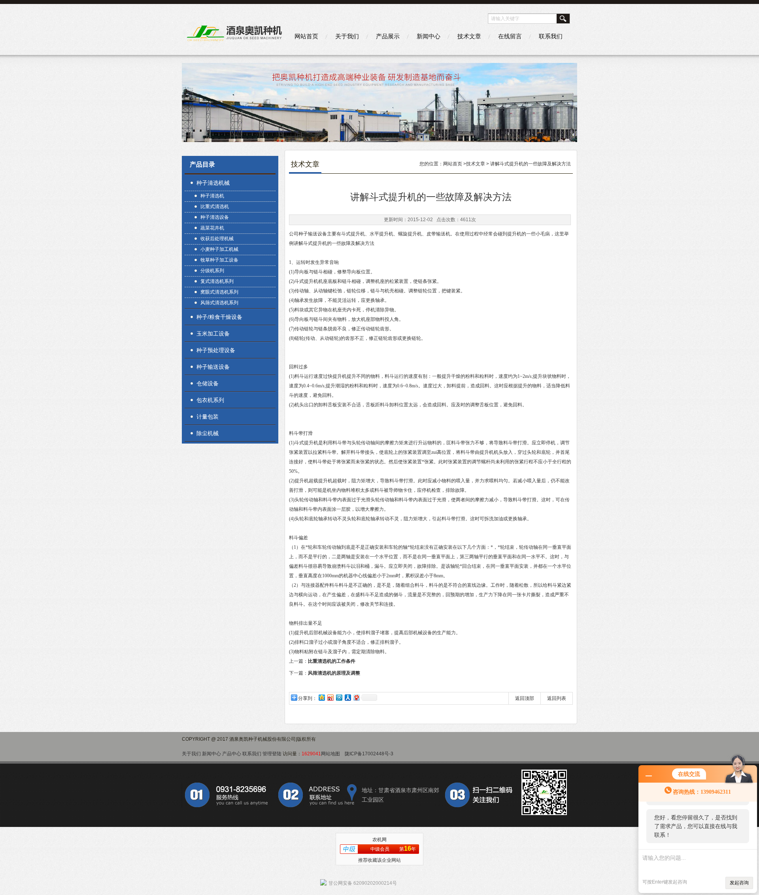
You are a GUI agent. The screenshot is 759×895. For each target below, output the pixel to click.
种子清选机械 (213, 183)
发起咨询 (739, 883)
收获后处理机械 (217, 238)
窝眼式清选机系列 (219, 292)
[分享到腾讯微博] (338, 697)
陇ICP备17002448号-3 (369, 754)
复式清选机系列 (217, 281)
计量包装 (207, 416)
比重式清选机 (214, 206)
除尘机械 (207, 433)
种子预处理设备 (215, 350)
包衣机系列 (210, 400)
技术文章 (469, 36)
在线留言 (510, 36)
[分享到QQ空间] (321, 697)
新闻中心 (428, 36)
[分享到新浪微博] (330, 697)
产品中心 (231, 754)
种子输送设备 (213, 367)
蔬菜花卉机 (212, 228)
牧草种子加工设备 (219, 260)
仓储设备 (207, 383)
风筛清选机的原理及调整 (334, 673)
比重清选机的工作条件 (331, 661)
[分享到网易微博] (356, 697)
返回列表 (556, 698)
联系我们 (551, 36)
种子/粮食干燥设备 (219, 317)
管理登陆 (271, 754)
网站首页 (306, 36)
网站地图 (330, 754)
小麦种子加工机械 (219, 249)
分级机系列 (212, 270)
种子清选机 (212, 196)
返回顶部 (524, 698)
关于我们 (347, 36)
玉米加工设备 (213, 333)
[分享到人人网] (347, 697)
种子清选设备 (214, 217)
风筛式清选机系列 (219, 302)
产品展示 (388, 36)
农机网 (379, 839)
